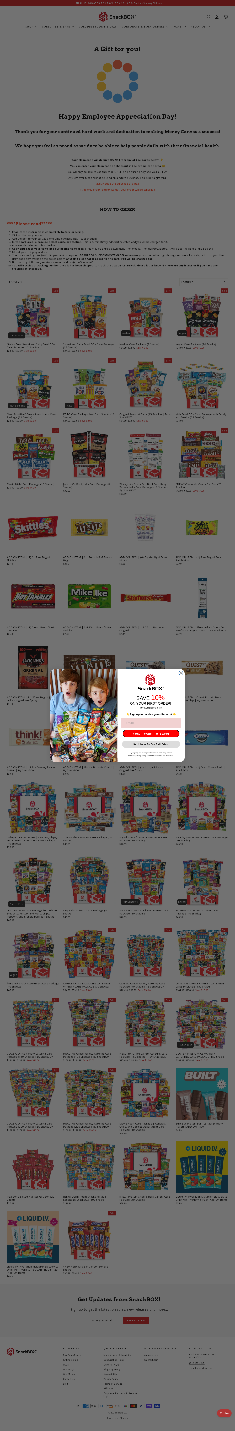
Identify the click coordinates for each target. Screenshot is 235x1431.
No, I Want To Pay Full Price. (151, 744)
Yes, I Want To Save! (151, 733)
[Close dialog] (181, 673)
